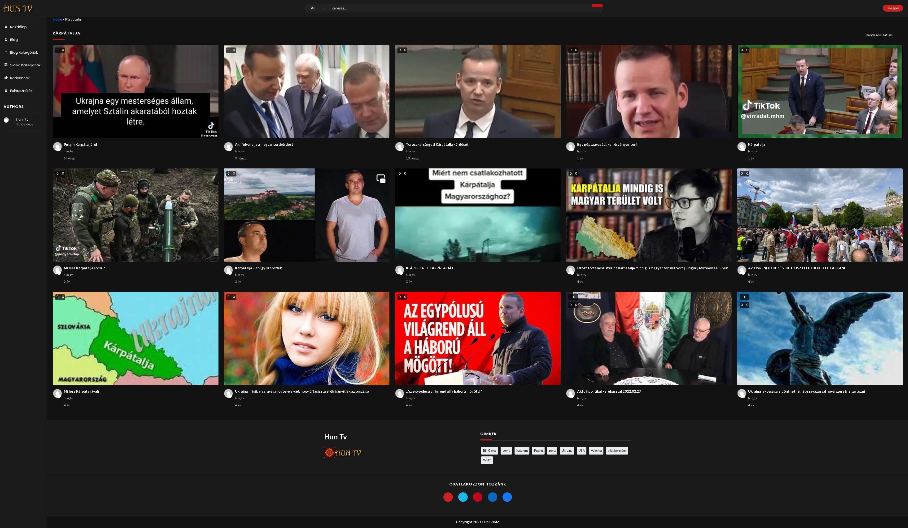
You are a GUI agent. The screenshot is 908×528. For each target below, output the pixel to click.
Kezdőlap (18, 26)
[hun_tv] (6, 120)
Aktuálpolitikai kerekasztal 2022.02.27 (609, 391)
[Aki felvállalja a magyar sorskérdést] (306, 91)
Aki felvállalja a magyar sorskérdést (264, 144)
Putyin (538, 450)
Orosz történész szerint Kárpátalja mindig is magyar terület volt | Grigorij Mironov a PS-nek (652, 268)
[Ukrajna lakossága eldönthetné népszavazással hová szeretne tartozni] (820, 338)
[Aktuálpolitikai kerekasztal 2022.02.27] (649, 338)
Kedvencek (20, 77)
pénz (552, 450)
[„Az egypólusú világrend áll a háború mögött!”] (478, 338)
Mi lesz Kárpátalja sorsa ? (84, 268)
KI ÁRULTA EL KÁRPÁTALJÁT (430, 268)
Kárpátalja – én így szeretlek (258, 268)
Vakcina (596, 450)
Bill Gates (489, 450)
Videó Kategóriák (25, 65)
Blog (14, 39)
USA (582, 450)
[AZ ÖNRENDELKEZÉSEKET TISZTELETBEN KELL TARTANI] (820, 215)
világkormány (617, 450)
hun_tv (22, 119)
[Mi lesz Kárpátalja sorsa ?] (135, 215)
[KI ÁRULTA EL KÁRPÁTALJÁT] (478, 215)
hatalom (522, 450)
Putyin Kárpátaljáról (80, 144)
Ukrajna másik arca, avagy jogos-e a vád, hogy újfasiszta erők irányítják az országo (302, 391)
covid (506, 450)
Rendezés (879, 35)
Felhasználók (21, 90)
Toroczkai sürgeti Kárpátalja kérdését (437, 144)
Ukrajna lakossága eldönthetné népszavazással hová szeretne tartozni (806, 391)
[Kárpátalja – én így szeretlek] (306, 215)
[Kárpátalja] (820, 91)
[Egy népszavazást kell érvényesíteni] (649, 91)
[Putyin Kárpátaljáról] (135, 91)
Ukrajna (567, 450)
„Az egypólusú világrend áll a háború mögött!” (444, 391)
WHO (487, 460)
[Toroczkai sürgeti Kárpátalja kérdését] (478, 91)
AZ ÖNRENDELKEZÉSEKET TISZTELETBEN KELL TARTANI (796, 268)
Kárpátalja (756, 144)
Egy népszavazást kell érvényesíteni (607, 144)
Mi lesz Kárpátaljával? (81, 391)
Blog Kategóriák (24, 52)
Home (57, 19)
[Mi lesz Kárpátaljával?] (135, 338)
